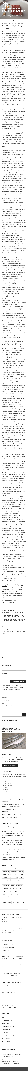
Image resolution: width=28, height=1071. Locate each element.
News (3, 1039)
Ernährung (5, 1029)
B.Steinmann (5, 1020)
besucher (10, 869)
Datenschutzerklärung (8, 947)
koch (18, 880)
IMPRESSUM (5, 950)
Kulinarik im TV (6, 1035)
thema (20, 899)
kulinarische (6, 885)
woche (18, 902)
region (11, 894)
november (18, 888)
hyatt (20, 615)
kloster (14, 616)
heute (11, 877)
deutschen (6, 871)
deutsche (17, 869)
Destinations (8, 610)
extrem (6, 613)
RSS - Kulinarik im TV (7, 785)
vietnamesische (13, 620)
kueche (6, 618)
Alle (3, 1017)
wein (4, 902)
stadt (10, 899)
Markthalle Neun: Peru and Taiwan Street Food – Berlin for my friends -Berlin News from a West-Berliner (13, 833)
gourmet (20, 874)
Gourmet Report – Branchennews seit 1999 (14, 11)
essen (4, 874)
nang (20, 618)
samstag (13, 897)
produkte (16, 891)
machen (16, 618)
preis (6, 619)
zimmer (21, 620)
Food (14, 610)
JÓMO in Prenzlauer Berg (8, 992)
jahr (4, 880)
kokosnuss (21, 616)
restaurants (6, 897)
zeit (23, 902)
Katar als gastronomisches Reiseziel (11, 814)
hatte (20, 613)
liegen (11, 618)
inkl (5, 616)
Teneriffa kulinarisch (10, 914)
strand (23, 619)
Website (4, 673)
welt (14, 902)
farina (12, 613)
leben (12, 885)
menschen (19, 885)
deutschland (14, 871)
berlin (4, 869)
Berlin (3, 1023)
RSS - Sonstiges (6, 789)
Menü (14, 20)
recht (10, 619)
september (21, 897)
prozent (5, 894)
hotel (11, 615)
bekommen (7, 612)
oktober (5, 891)
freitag (14, 874)
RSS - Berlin (5, 787)
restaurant (16, 619)
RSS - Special (5, 791)
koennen (11, 883)
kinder (10, 616)
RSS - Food (5, 781)
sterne (15, 899)
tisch (6, 620)
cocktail (22, 612)
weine (9, 902)
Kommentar (6, 637)
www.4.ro (4, 586)
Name (4, 657)
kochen (5, 883)
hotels (16, 615)
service (5, 899)
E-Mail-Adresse (7, 665)
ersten (21, 871)
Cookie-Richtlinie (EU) (8, 944)
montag (12, 888)
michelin (5, 888)
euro (9, 874)
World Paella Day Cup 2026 (9, 817)
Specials (4, 1042)
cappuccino (15, 612)
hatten (6, 615)
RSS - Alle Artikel (6, 780)
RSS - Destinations (7, 783)
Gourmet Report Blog (9, 1007)
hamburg (5, 877)
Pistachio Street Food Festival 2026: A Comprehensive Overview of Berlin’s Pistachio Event (12, 984)
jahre (8, 880)
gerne (16, 613)
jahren (13, 880)
